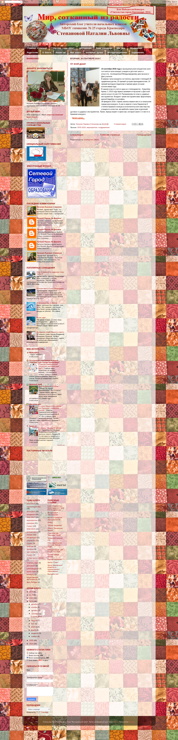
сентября (35, 614)
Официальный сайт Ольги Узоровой (55, 551)
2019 (31, 592)
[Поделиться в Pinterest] (142, 124)
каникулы (30, 574)
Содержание (138, 53)
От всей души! (78, 64)
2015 (31, 640)
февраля (35, 633)
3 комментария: (120, 124)
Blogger (132, 722)
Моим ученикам (104, 48)
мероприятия (92, 127)
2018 (31, 595)
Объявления (136, 48)
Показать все (61, 445)
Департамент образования (53, 514)
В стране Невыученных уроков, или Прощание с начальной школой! (50, 408)
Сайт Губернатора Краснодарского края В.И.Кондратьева (56, 508)
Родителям (32, 53)
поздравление (104, 127)
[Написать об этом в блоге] (135, 124)
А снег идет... (42, 317)
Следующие (76, 134)
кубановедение (33, 569)
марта (34, 630)
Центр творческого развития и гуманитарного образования (55, 568)
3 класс (29, 526)
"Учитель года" (32, 563)
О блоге (47, 53)
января (34, 636)
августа (34, 620)
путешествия (32, 532)
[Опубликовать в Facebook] (140, 124)
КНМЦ (50, 522)
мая (33, 624)
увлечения (31, 566)
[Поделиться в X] (137, 124)
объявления (31, 538)
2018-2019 (31, 529)
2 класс (29, 543)
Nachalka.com (53, 574)
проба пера (31, 571)
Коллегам (61, 53)
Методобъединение (117, 53)
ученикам (30, 523)
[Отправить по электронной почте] (133, 124)
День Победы (32, 582)
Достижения (85, 48)
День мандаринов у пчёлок (49, 386)
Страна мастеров (54, 559)
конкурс (30, 535)
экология (30, 549)
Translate (44, 712)
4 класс (29, 555)
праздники (31, 514)
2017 (31, 598)
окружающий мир (34, 507)
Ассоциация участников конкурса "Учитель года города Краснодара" (44, 361)
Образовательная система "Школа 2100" (55, 545)
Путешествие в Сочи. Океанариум (50, 288)
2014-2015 (31, 511)
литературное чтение (35, 558)
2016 (31, 601)
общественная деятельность (32, 578)
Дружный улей (35, 384)
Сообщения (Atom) (91, 140)
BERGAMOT (34, 353)
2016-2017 (31, 517)
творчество (31, 540)
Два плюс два (35, 404)
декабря (34, 604)
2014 (31, 644)
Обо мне (121, 48)
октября (34, 610)
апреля (34, 627)
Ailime (116, 722)
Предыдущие (144, 134)
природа (30, 546)
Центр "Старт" (53, 562)
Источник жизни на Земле (47, 303)
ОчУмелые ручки (94, 53)
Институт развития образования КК (55, 518)
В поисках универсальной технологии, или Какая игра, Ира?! (49, 366)
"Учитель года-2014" (63, 48)
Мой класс (75, 53)
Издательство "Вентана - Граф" (54, 534)
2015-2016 (81, 127)
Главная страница (37, 48)
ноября (34, 607)
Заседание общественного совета (50, 332)
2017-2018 (31, 552)
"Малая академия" (55, 525)
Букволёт (33, 426)
